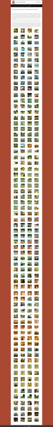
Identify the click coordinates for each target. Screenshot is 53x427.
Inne (12, 6)
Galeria (25, 11)
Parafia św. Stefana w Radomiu (20, 2)
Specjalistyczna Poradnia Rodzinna (20, 6)
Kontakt (15, 6)
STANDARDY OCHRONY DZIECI (28, 6)
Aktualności (24, 11)
